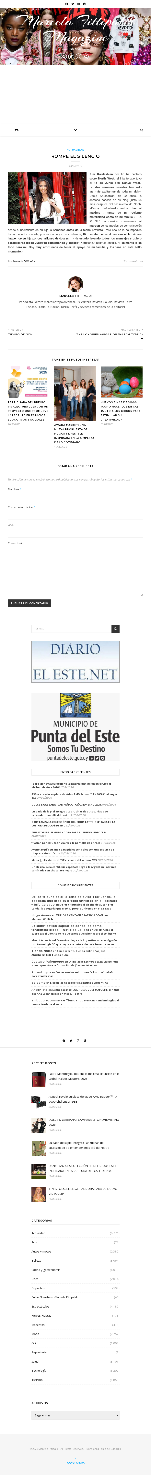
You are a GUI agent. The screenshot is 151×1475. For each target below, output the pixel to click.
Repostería (39, 1352)
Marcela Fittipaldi (24, 261)
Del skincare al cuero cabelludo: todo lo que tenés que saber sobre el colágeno (73, 932)
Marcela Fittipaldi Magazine (75, 29)
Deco (35, 1279)
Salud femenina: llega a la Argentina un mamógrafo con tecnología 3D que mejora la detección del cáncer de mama (74, 942)
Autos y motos (41, 1251)
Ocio (34, 1343)
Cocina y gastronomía (45, 1270)
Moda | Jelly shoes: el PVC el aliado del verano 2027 (64, 860)
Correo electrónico (21, 507)
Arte (34, 1242)
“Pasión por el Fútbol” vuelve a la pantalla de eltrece (65, 843)
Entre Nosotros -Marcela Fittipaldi (54, 1297)
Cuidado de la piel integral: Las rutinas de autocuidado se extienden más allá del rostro (69, 813)
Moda (35, 1334)
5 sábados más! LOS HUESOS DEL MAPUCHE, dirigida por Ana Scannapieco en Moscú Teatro (75, 991)
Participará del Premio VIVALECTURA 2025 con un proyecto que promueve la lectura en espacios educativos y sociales (28, 411)
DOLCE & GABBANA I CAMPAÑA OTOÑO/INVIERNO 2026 (66, 804)
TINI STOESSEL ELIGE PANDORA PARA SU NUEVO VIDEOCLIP (68, 832)
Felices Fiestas (41, 1315)
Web (11, 525)
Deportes (38, 1288)
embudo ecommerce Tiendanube (58, 1000)
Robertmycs (41, 972)
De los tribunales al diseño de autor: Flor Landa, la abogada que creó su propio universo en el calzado (72, 906)
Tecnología (38, 1370)
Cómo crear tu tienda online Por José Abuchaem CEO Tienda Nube (68, 953)
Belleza (36, 1260)
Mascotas (38, 1325)
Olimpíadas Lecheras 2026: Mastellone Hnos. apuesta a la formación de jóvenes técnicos (74, 963)
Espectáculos (40, 1306)
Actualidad (76, 149)
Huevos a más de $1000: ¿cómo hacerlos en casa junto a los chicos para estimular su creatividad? (121, 411)
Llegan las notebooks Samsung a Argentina (79, 982)
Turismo (37, 1380)
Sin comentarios (133, 261)
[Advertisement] (75, 94)
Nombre (14, 489)
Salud (35, 1361)
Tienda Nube (41, 951)
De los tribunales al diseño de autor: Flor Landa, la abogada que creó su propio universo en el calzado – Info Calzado (74, 900)
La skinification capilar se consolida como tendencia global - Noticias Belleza (66, 928)
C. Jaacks (115, 1449)
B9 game (38, 982)
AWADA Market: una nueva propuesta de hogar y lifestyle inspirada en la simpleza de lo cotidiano (74, 433)
